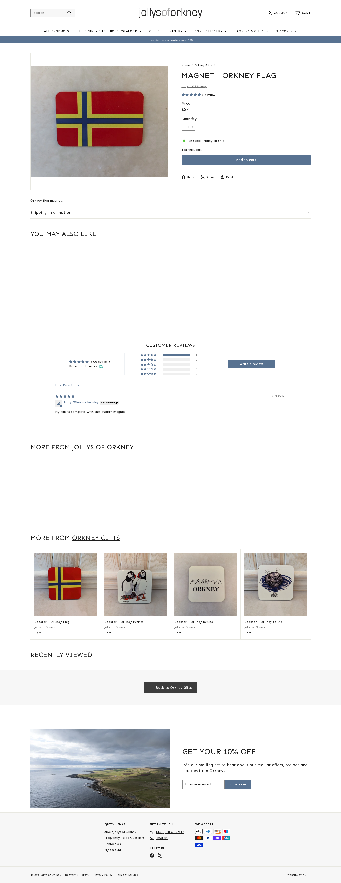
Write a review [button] (251, 364)
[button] (192, 94)
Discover (285, 31)
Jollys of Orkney (194, 86)
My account (112, 850)
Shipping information (50, 212)
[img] (65, 396)
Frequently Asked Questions (124, 838)
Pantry (177, 31)
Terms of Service (127, 874)
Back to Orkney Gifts (173, 687)
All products (56, 31)
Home (186, 65)
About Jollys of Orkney (120, 832)
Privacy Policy (102, 874)
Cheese (155, 31)
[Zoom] (99, 121)
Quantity (189, 119)
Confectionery (209, 31)
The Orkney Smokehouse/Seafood (107, 31)
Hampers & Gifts (249, 31)
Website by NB (297, 874)
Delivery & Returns (77, 874)
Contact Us (112, 844)
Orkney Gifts (203, 65)
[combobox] (52, 13)
